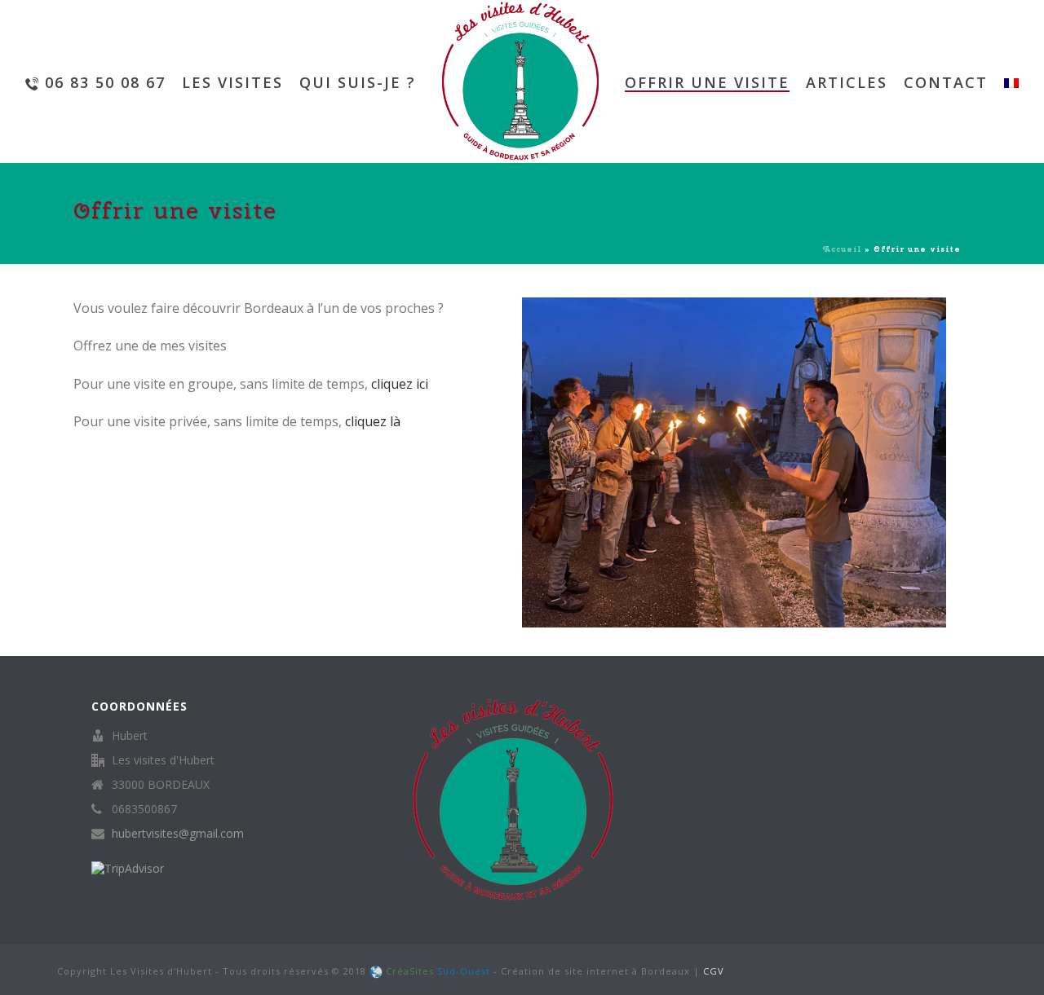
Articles (846, 82)
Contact (946, 82)
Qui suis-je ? (357, 82)
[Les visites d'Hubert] (520, 81)
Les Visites (232, 82)
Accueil (842, 249)
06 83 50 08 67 (105, 82)
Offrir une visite (707, 82)
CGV (713, 971)
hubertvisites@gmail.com (178, 833)
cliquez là (372, 421)
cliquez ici (399, 384)
